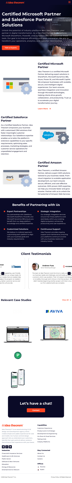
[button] (2, 273)
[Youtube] (10, 446)
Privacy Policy (55, 477)
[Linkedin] (3, 446)
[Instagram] (6, 446)
